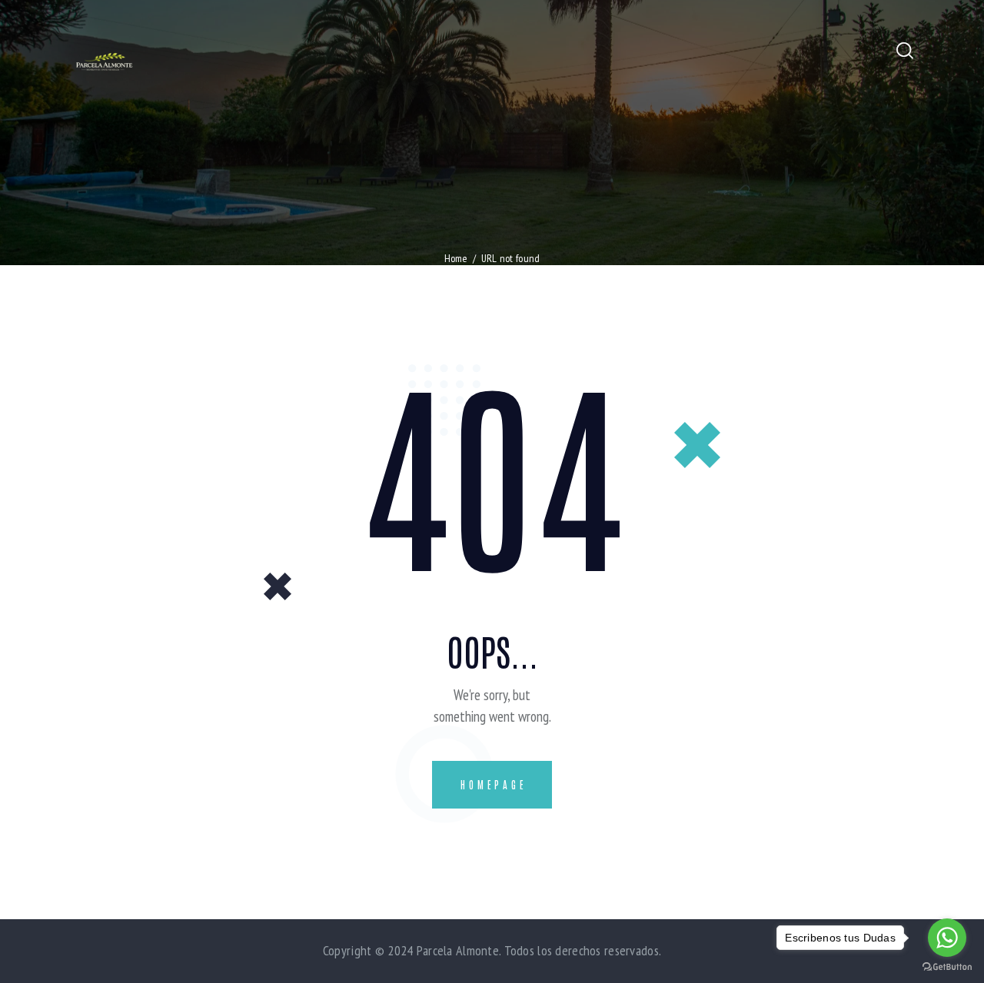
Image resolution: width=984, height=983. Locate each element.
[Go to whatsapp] (947, 937)
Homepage (493, 784)
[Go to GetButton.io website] (947, 967)
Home (456, 258)
